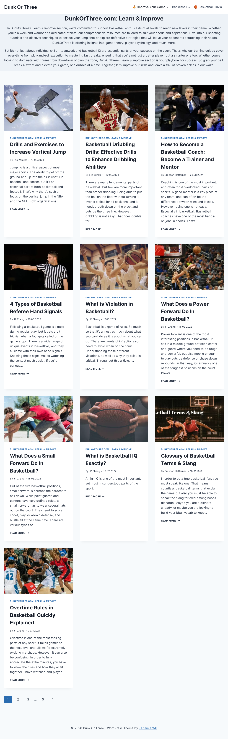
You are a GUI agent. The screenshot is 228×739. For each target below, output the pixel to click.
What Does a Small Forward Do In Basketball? (33, 463)
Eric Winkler (20, 159)
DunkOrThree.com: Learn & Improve (33, 138)
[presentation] (38, 108)
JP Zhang (19, 319)
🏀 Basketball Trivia (208, 7)
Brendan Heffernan (175, 174)
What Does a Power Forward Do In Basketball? (185, 311)
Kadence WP (148, 728)
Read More (19, 209)
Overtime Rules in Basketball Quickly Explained (32, 615)
